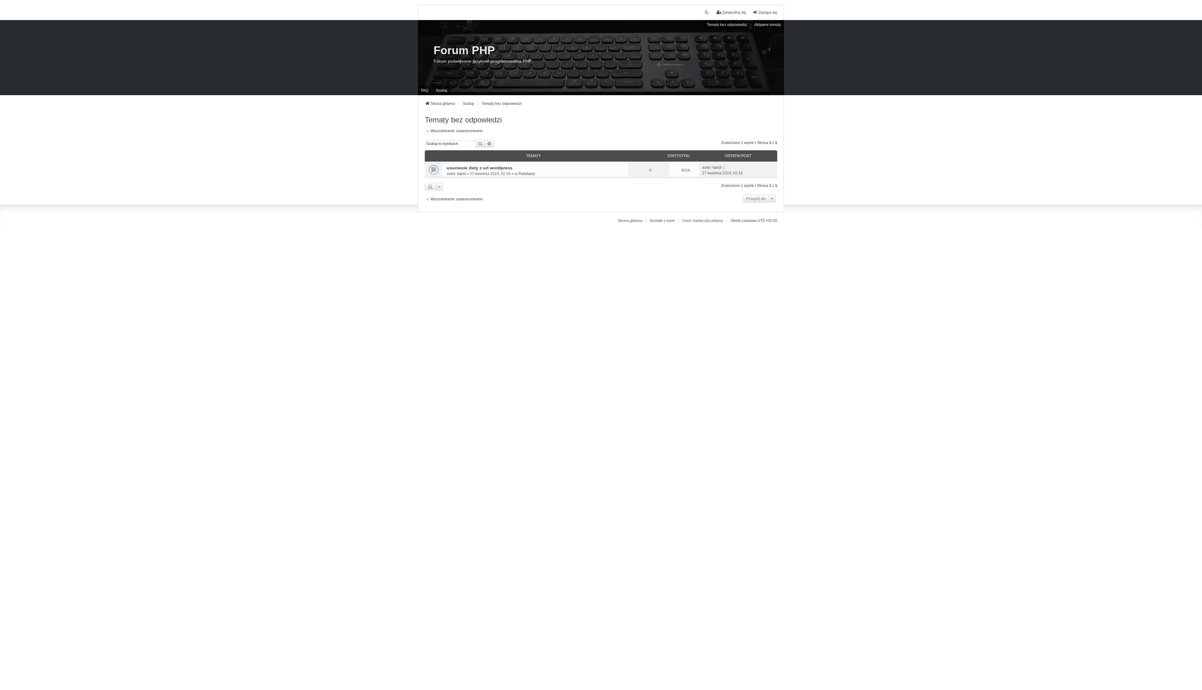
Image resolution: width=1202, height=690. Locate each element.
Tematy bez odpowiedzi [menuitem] (727, 25)
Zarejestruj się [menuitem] (734, 12)
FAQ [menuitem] (424, 90)
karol (461, 174)
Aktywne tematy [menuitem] (767, 25)
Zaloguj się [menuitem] (767, 12)
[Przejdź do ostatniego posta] (724, 167)
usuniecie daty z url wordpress (479, 167)
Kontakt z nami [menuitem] (662, 221)
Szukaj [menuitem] (441, 90)
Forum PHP (464, 50)
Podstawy (526, 174)
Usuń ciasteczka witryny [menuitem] (702, 221)
